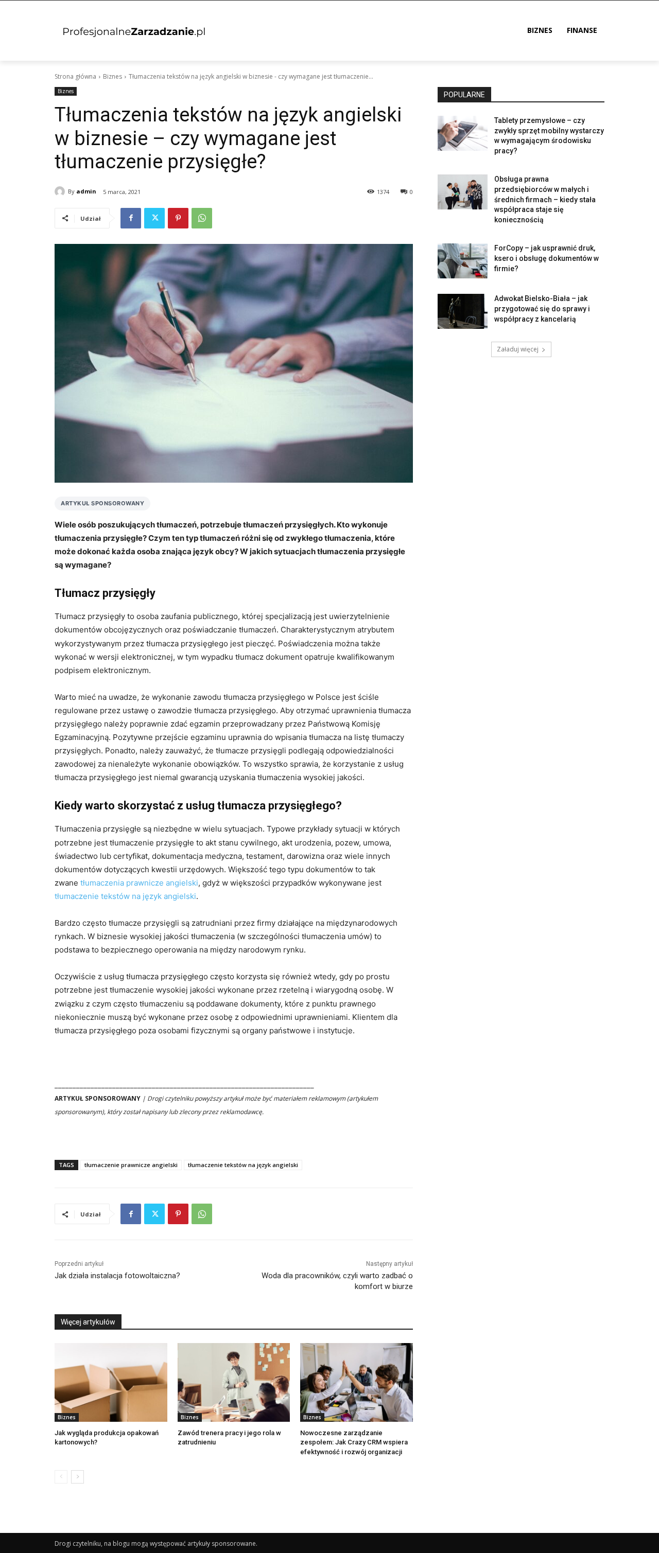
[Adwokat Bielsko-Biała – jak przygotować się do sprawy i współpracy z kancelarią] (463, 311)
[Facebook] (130, 218)
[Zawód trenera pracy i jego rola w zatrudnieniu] (234, 1382)
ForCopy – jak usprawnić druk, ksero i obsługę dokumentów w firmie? (546, 258)
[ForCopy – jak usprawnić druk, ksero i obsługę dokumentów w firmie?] (463, 260)
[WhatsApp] (202, 218)
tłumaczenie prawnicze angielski (131, 1165)
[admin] (61, 191)
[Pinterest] (178, 218)
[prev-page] (61, 1477)
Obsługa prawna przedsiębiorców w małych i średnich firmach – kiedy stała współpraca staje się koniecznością (545, 199)
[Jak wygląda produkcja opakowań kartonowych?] (111, 1382)
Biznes (112, 76)
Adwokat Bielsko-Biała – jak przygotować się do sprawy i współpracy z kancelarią (542, 308)
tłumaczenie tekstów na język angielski (125, 896)
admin (86, 191)
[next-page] (77, 1477)
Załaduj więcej (518, 349)
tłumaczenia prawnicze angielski (139, 883)
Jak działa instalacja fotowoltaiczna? (117, 1275)
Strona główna (75, 76)
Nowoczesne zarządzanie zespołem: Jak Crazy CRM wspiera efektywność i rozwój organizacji (354, 1442)
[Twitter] (154, 218)
